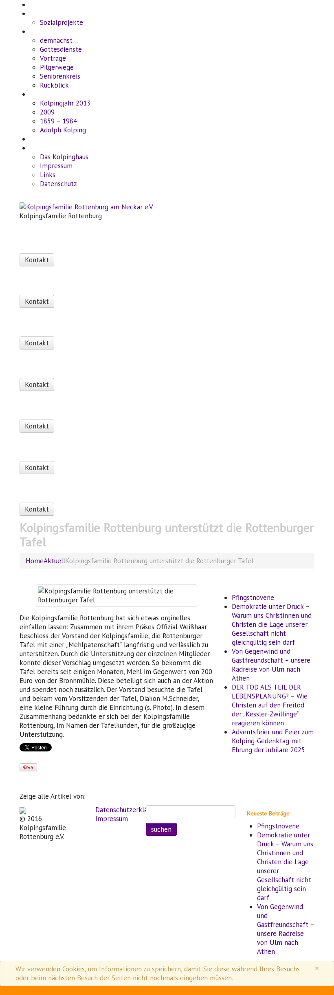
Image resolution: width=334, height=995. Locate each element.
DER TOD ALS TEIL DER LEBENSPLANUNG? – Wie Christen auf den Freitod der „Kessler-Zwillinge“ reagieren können (270, 705)
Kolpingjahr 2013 (65, 103)
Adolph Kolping (63, 129)
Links (47, 174)
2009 (47, 112)
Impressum (56, 165)
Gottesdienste (61, 49)
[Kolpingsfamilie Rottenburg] (23, 809)
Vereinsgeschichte (50, 95)
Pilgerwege (57, 67)
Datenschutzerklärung (127, 809)
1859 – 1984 (58, 120)
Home (36, 5)
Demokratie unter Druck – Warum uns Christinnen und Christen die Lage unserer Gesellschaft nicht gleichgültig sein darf (272, 624)
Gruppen (39, 139)
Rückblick (54, 85)
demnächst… (59, 40)
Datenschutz (58, 183)
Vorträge (53, 58)
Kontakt (38, 148)
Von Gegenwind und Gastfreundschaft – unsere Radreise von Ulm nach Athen (271, 665)
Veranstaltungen (48, 32)
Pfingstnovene (253, 597)
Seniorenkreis (60, 76)
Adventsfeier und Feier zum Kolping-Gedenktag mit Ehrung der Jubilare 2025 (273, 740)
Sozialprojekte (61, 22)
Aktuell (38, 14)
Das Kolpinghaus (64, 156)
